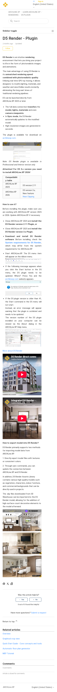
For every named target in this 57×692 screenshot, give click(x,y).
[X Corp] (8, 584)
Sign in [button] (40, 1)
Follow (7, 48)
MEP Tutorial (8, 653)
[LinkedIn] (12, 584)
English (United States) (43, 4)
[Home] (5, 4)
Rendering (13, 15)
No (37, 600)
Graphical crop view (11, 639)
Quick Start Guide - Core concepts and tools (22, 643)
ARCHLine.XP (14, 12)
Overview (6, 633)
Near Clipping (28, 196)
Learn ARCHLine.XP (31, 12)
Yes (22, 600)
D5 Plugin (25, 15)
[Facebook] (4, 584)
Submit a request (38, 613)
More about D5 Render (13, 351)
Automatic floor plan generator (16, 648)
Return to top (9, 621)
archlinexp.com (9, 138)
